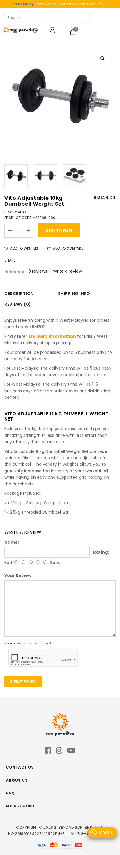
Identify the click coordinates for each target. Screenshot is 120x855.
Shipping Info (74, 293)
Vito (22, 212)
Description (19, 293)
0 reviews (37, 271)
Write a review (67, 271)
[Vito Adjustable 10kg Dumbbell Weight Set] (60, 96)
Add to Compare (67, 248)
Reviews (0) (17, 304)
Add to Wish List (24, 248)
